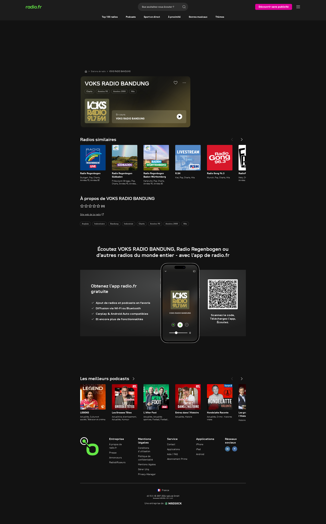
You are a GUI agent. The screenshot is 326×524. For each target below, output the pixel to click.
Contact (171, 444)
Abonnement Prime (177, 459)
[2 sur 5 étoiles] (86, 206)
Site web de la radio (90, 214)
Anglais (85, 224)
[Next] (242, 138)
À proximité (174, 17)
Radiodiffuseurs (117, 462)
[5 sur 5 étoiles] (98, 206)
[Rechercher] (184, 7)
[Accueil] (86, 71)
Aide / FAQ (172, 454)
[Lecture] (179, 116)
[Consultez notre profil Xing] (234, 449)
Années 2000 (119, 92)
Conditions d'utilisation (144, 450)
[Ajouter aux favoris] (175, 82)
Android (200, 454)
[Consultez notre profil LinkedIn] (227, 449)
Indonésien (99, 224)
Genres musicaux (198, 17)
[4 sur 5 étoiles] (94, 206)
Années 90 (103, 92)
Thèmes (219, 17)
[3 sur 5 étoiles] (90, 206)
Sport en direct (152, 17)
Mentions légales (147, 464)
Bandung (114, 224)
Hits (133, 92)
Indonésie (128, 224)
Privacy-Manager (147, 474)
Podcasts (131, 17)
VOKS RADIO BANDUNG (130, 118)
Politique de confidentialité (145, 458)
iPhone (199, 444)
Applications (173, 449)
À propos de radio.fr (115, 446)
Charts (89, 92)
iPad (198, 449)
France (165, 490)
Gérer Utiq (143, 469)
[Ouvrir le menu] (298, 7)
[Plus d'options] (184, 83)
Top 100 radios (110, 17)
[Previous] (232, 138)
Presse (112, 453)
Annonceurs (115, 458)
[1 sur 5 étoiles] (82, 206)
